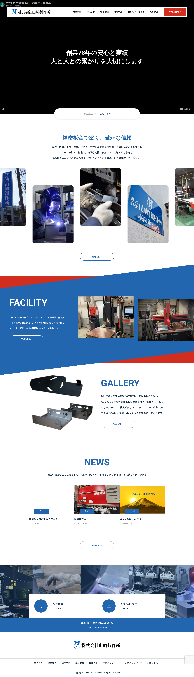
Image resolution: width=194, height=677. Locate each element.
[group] (97, 113)
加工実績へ (118, 423)
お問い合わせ (175, 11)
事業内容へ (97, 256)
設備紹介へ (27, 339)
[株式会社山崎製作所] (31, 12)
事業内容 (77, 11)
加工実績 (104, 11)
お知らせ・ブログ (136, 11)
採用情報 (154, 11)
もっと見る (97, 545)
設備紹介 (91, 11)
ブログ (41, 511)
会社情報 (118, 11)
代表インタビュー (111, 663)
